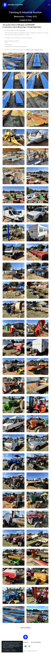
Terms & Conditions (25, 627)
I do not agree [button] (6, 650)
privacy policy (11, 645)
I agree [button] (13, 650)
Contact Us (25, 642)
